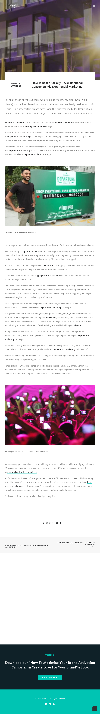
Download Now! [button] (50, 677)
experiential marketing (19, 150)
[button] (94, 5)
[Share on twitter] (43, 523)
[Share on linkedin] (50, 523)
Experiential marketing (16, 123)
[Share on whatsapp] (53, 523)
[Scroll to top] (94, 709)
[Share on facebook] (39, 523)
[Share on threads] (46, 523)
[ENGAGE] (11, 6)
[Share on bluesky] (56, 523)
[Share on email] (60, 523)
